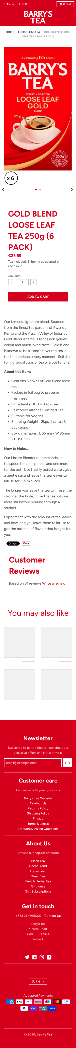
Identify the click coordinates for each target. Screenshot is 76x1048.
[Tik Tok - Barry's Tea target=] (49, 957)
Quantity (14, 276)
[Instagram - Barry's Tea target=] (41, 957)
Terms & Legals (38, 824)
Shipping (33, 261)
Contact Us (38, 803)
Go (67, 763)
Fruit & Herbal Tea (38, 881)
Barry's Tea (44, 1034)
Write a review (53, 583)
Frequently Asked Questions (38, 829)
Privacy (38, 818)
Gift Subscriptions (38, 891)
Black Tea (38, 861)
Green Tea (38, 876)
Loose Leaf (38, 871)
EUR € (23, 4)
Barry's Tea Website (38, 798)
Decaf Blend (38, 866)
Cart (67, 4)
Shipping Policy (38, 813)
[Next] (71, 189)
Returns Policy (38, 808)
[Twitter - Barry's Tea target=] (27, 957)
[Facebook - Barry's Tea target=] (34, 957)
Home (10, 32)
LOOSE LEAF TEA (29, 32)
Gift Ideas (38, 886)
